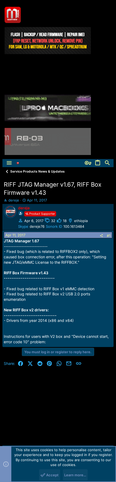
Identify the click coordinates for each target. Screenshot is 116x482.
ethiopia (81, 221)
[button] (9, 163)
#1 (109, 235)
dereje (13, 200)
